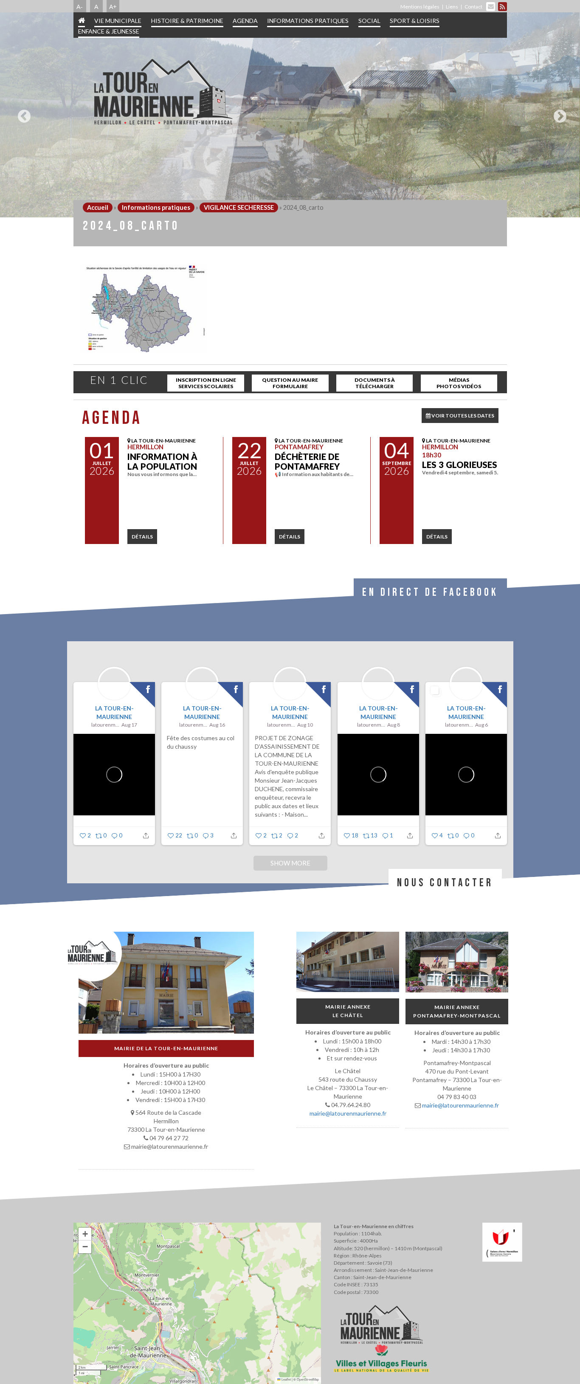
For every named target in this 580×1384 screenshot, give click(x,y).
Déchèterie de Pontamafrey (307, 461)
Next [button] (558, 113)
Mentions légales (419, 6)
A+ (113, 6)
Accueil (97, 207)
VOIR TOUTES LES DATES (462, 415)
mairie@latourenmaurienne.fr (347, 1113)
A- (79, 6)
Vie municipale (117, 20)
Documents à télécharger (375, 383)
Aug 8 (393, 725)
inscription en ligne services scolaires (206, 383)
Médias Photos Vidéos (458, 383)
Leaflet (286, 1379)
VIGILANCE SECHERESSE (239, 207)
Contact (473, 6)
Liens (452, 6)
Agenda (245, 20)
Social (369, 20)
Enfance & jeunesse (108, 31)
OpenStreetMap (308, 1379)
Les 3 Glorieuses (459, 464)
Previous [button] (22, 113)
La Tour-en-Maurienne (114, 712)
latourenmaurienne (105, 725)
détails (142, 536)
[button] (85, 1234)
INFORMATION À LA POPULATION (162, 461)
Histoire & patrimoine (187, 20)
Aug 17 (129, 725)
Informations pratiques (308, 20)
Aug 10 (305, 725)
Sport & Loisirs (414, 20)
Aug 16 (217, 725)
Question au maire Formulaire (290, 383)
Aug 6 (481, 725)
